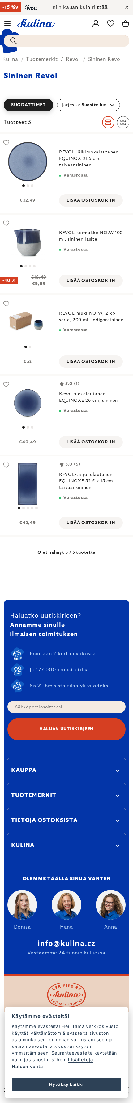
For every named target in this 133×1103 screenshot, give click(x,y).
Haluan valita (27, 1066)
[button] (66, 105)
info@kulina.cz (67, 943)
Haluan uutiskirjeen (66, 729)
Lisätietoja (80, 1059)
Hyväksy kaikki (66, 1084)
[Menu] (7, 23)
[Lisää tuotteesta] (27, 161)
